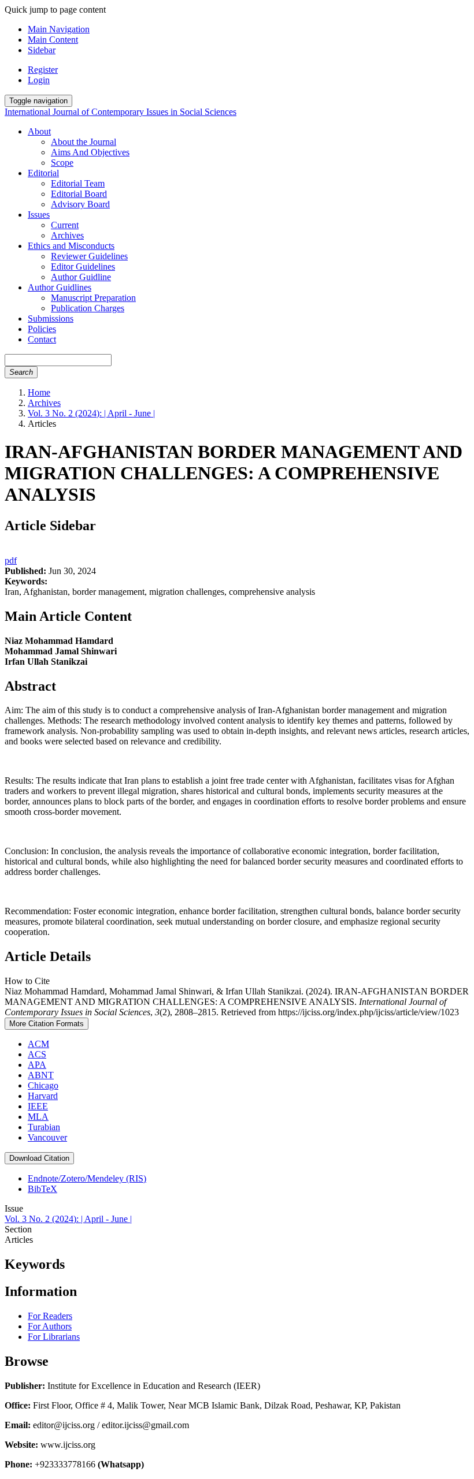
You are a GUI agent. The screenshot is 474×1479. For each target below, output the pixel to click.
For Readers (50, 1316)
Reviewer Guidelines (89, 256)
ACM (38, 1044)
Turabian (44, 1127)
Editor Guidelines (83, 266)
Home (39, 392)
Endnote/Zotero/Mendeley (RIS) (87, 1178)
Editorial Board (79, 194)
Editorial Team (78, 183)
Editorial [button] (43, 173)
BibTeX (42, 1189)
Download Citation (39, 1158)
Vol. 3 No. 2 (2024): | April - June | (91, 413)
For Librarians (54, 1337)
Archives (67, 235)
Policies (42, 329)
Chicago (43, 1085)
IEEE (38, 1106)
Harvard (43, 1096)
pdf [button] (11, 560)
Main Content (53, 39)
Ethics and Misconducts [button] (71, 246)
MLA (38, 1117)
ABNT (41, 1075)
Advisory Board (80, 204)
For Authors (50, 1326)
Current (65, 225)
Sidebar (41, 50)
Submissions (50, 318)
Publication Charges (87, 308)
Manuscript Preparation (93, 298)
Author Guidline (81, 277)
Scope (62, 162)
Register (43, 69)
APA (37, 1065)
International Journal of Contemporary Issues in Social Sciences (120, 112)
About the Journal (83, 142)
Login (39, 80)
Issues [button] (39, 214)
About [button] (39, 131)
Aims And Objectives (90, 152)
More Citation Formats (46, 1023)
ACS (37, 1054)
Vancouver (47, 1137)
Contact (42, 339)
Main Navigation (59, 29)
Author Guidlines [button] (59, 287)
